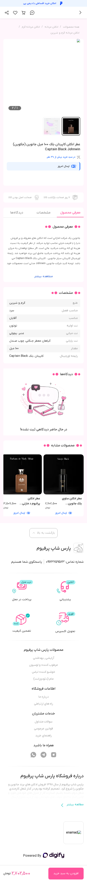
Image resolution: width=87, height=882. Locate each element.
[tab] (70, 213)
